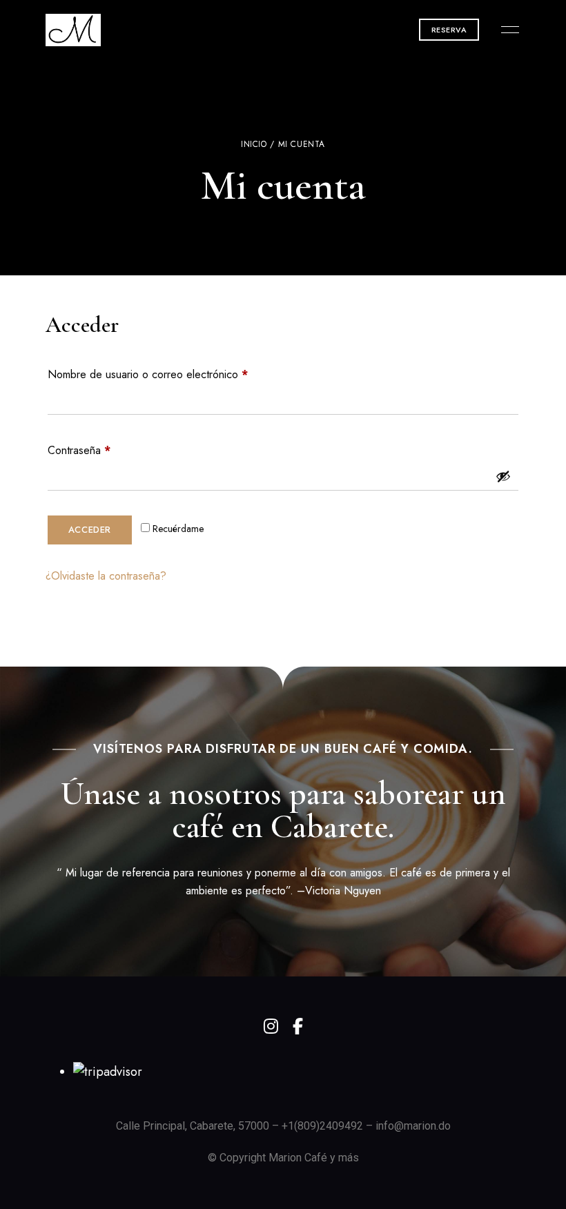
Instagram (271, 1026)
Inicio (254, 144)
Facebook (298, 1026)
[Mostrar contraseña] (503, 476)
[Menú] (506, 29)
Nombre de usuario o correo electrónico (173, 373)
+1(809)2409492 (322, 1125)
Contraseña (105, 449)
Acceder (90, 529)
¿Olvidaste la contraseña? (106, 576)
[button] (449, 30)
